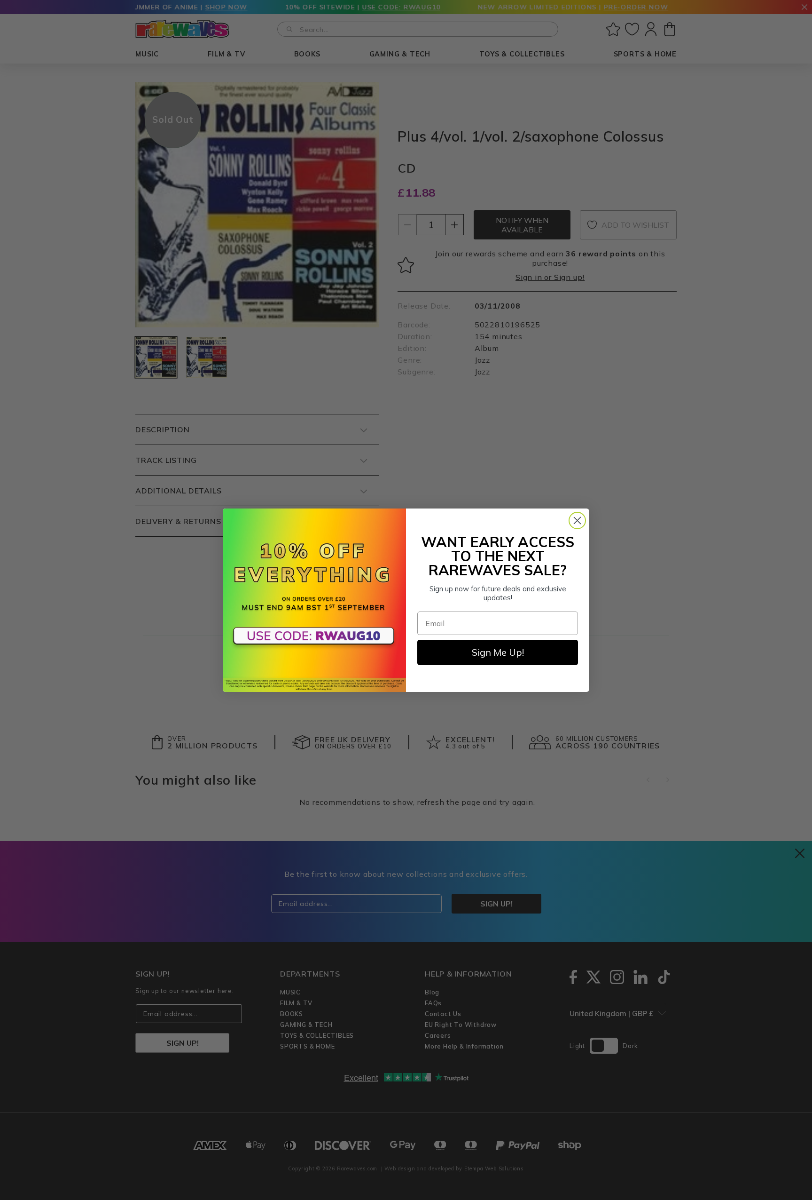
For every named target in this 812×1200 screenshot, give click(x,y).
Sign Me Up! (498, 652)
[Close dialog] (577, 520)
